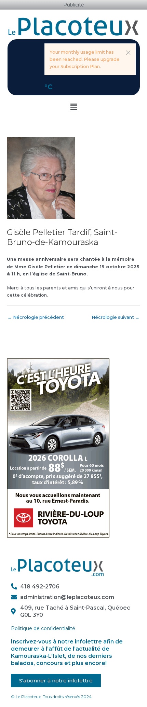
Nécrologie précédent (36, 317)
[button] (128, 52)
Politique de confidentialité (43, 628)
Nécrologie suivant (115, 317)
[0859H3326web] (58, 447)
